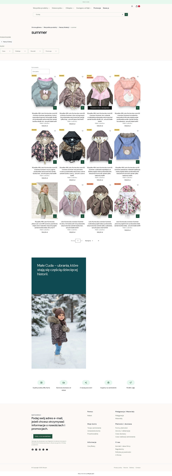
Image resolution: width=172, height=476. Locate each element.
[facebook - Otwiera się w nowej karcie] (33, 450)
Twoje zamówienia (94, 428)
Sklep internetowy (85, 473)
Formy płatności (121, 428)
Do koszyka (55, 108)
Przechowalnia (92, 434)
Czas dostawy (120, 434)
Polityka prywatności (123, 452)
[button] (126, 14)
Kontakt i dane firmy (122, 446)
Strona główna (36, 27)
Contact (138, 467)
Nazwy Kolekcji (64, 27)
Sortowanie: (35, 67)
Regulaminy (119, 449)
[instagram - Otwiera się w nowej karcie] (36, 450)
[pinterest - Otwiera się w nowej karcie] (40, 450)
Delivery (131, 467)
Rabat (89, 415)
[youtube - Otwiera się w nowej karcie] (47, 450)
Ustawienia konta (93, 431)
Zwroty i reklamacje (122, 431)
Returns (126, 467)
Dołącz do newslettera (42, 436)
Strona (73, 240)
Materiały (118, 418)
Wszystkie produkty (50, 27)
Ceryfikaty (91, 446)
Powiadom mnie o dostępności (100, 108)
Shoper (45, 467)
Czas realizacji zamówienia (125, 437)
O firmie (118, 455)
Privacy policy (118, 467)
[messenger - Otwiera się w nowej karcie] (43, 450)
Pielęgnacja (119, 415)
